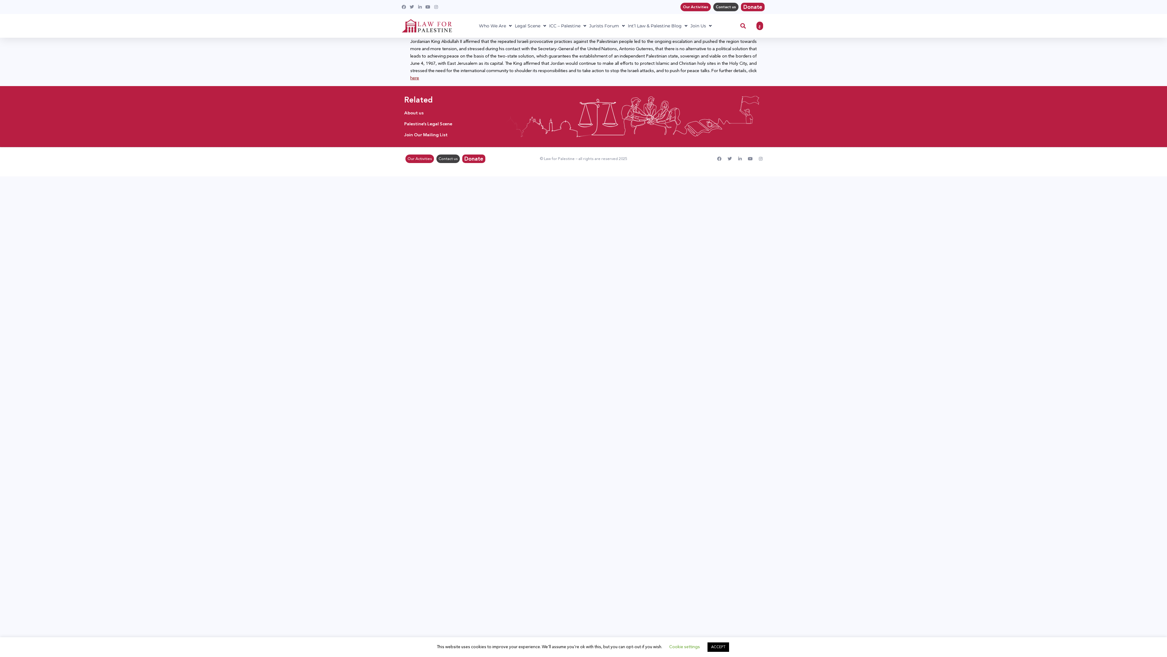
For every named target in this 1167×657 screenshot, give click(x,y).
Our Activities (695, 7)
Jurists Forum (604, 26)
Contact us (726, 7)
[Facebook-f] (719, 159)
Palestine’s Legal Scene (428, 124)
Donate (752, 7)
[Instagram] (761, 159)
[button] (743, 26)
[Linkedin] (740, 159)
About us (414, 113)
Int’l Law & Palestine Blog (655, 26)
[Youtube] (750, 159)
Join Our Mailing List (426, 135)
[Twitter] (730, 159)
